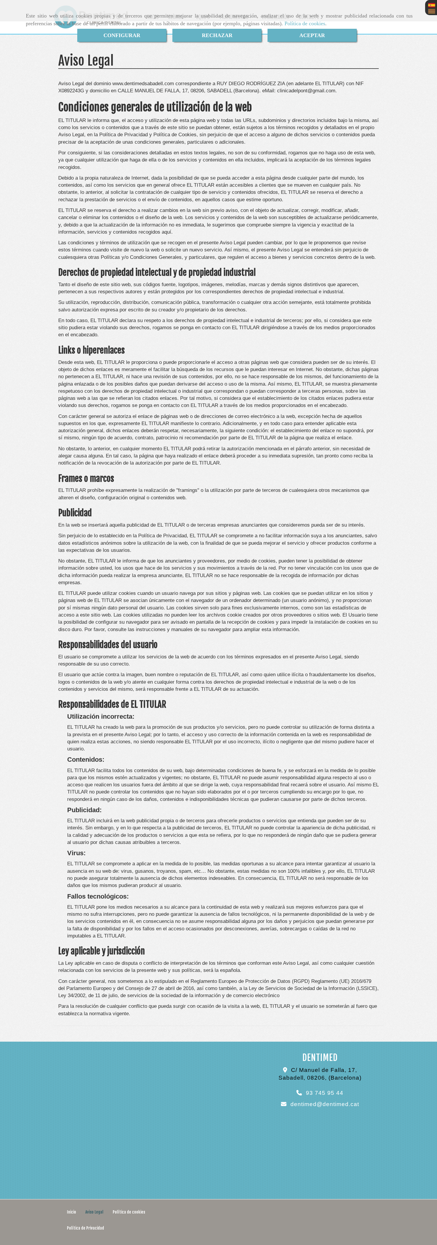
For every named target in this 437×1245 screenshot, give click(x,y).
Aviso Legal (94, 1211)
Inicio (71, 1211)
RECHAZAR (217, 35)
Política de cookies (304, 23)
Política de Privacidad (85, 1227)
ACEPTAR (312, 35)
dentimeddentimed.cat (324, 1104)
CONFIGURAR (121, 35)
